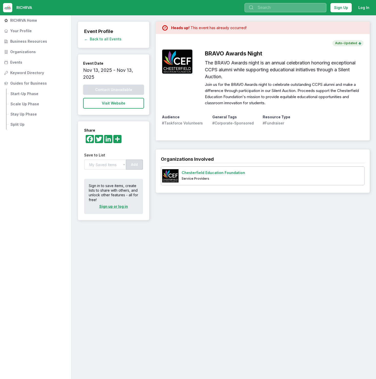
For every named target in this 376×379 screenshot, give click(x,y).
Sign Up (341, 7)
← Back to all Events (102, 39)
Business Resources (25, 41)
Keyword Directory (23, 73)
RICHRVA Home (20, 20)
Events (12, 62)
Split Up (17, 124)
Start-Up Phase (24, 93)
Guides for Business (25, 83)
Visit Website (113, 103)
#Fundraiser (273, 123)
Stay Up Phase (23, 114)
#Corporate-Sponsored (233, 123)
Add (134, 164)
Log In (363, 7)
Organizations (19, 52)
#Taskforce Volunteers (182, 123)
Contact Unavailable (113, 89)
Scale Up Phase (24, 104)
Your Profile (17, 31)
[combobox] (285, 7)
